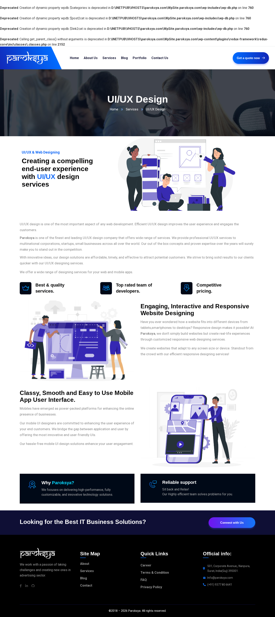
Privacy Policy (151, 587)
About (84, 564)
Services (132, 109)
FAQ (144, 580)
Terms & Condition (155, 572)
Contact (86, 585)
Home (114, 109)
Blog (83, 578)
